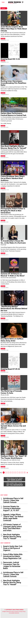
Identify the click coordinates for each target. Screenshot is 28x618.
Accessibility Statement (14, 613)
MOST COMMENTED (5, 543)
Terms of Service (15, 611)
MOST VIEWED (3, 495)
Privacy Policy (22, 611)
